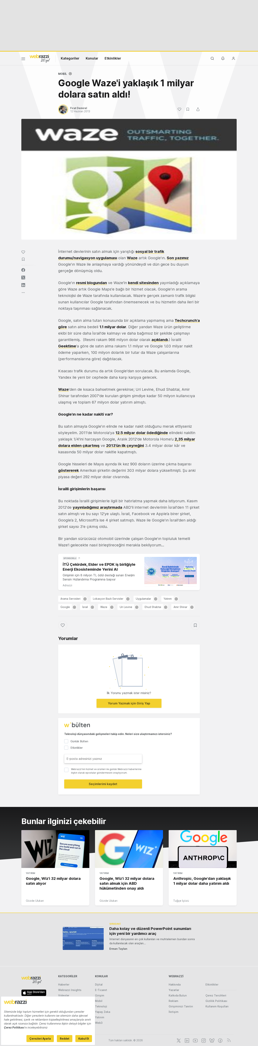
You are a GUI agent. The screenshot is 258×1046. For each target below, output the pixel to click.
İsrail (85, 607)
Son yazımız (178, 258)
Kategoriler (70, 58)
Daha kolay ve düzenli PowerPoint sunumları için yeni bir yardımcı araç (150, 931)
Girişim (99, 995)
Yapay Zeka (102, 1011)
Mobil (62, 73)
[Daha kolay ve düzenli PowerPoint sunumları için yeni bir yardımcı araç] (83, 938)
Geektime (67, 346)
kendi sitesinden (143, 283)
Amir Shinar (180, 607)
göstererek (68, 470)
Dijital (99, 984)
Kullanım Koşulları (217, 1006)
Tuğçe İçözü (181, 900)
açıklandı (159, 339)
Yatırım (168, 598)
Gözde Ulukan (35, 900)
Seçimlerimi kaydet (103, 784)
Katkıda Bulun (178, 995)
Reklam (173, 1000)
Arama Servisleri (70, 598)
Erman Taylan (118, 948)
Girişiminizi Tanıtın (181, 1006)
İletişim (173, 1011)
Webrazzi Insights (69, 990)
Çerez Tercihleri (215, 995)
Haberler (63, 984)
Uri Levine (126, 607)
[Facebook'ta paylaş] (23, 270)
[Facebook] (220, 1040)
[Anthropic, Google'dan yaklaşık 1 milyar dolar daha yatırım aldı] (203, 849)
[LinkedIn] (186, 1040)
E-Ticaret (101, 990)
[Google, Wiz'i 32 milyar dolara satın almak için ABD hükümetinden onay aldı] (129, 849)
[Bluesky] (211, 1040)
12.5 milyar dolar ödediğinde (141, 432)
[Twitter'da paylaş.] (23, 277)
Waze (132, 258)
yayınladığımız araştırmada (97, 507)
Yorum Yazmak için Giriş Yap (129, 703)
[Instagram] (203, 1040)
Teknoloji (101, 1006)
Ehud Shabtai (153, 607)
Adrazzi (67, 585)
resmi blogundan (91, 283)
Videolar (63, 995)
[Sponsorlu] (170, 571)
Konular (92, 58)
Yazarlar (174, 990)
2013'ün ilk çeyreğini (125, 445)
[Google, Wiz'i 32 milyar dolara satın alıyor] (55, 849)
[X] (178, 1040)
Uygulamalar (143, 598)
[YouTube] (195, 1040)
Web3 (99, 1022)
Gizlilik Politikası (216, 1000)
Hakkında (175, 984)
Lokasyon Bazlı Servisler (108, 598)
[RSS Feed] (228, 1040)
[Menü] (23, 59)
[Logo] (40, 58)
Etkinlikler (113, 58)
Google (65, 607)
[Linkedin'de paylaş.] (23, 285)
